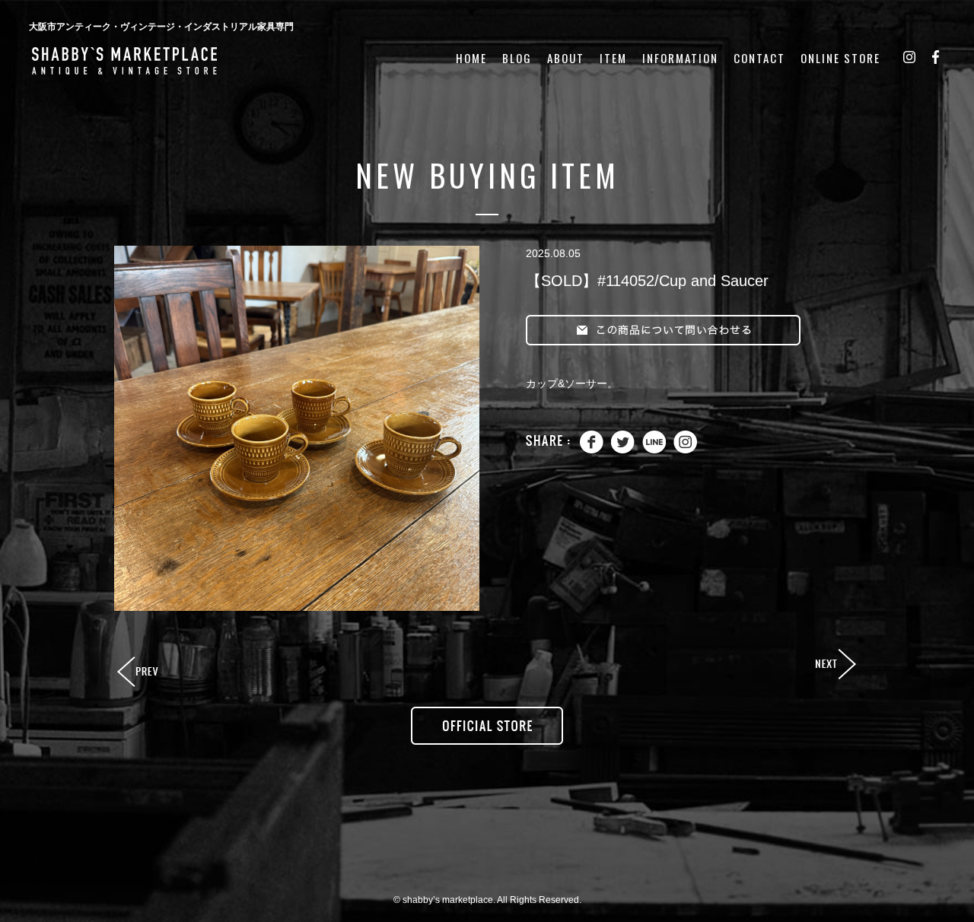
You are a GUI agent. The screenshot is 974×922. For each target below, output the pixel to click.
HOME (471, 58)
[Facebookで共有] (591, 450)
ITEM (613, 58)
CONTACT (759, 58)
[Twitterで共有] (623, 450)
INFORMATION (680, 58)
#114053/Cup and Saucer (835, 665)
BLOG (517, 58)
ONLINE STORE (840, 58)
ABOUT (565, 58)
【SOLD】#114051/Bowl (139, 672)
